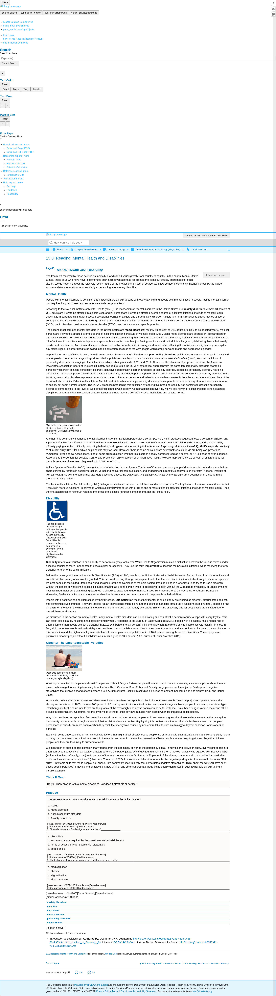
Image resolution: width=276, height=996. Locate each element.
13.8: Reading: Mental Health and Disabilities (67, 954)
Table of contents (216, 275)
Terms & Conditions (122, 991)
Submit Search (9, 63)
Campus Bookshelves (85, 249)
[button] (11, 190)
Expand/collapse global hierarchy (49, 250)
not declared (111, 954)
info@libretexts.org (202, 991)
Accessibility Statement (145, 991)
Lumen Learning (116, 249)
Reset (5, 84)
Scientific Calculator (16, 167)
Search (51, 242)
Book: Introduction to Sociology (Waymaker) (158, 249)
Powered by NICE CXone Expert (91, 985)
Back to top (51, 963)
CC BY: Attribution (123, 942)
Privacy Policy (103, 991)
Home (60, 249)
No (93, 972)
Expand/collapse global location (228, 249)
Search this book (8, 53)
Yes (81, 972)
